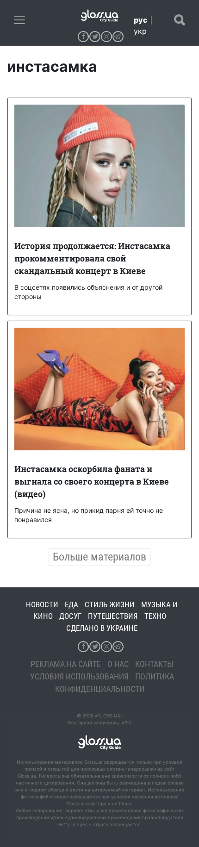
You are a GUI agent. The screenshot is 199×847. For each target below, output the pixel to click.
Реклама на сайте (66, 664)
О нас (118, 664)
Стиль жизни (110, 604)
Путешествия (113, 616)
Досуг (70, 616)
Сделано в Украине (101, 628)
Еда (71, 604)
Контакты (154, 664)
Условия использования (79, 676)
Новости (42, 604)
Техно (155, 616)
